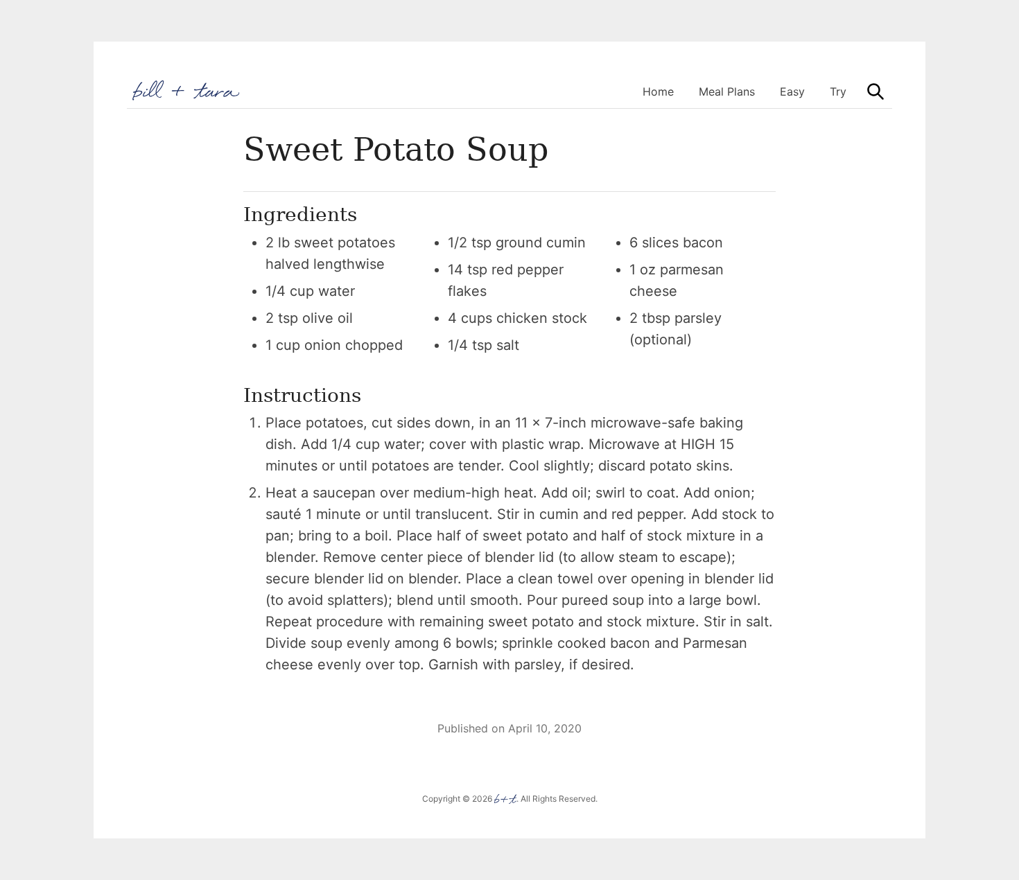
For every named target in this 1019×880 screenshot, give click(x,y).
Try (838, 91)
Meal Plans (727, 91)
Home (658, 91)
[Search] (875, 91)
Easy (792, 91)
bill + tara (186, 90)
